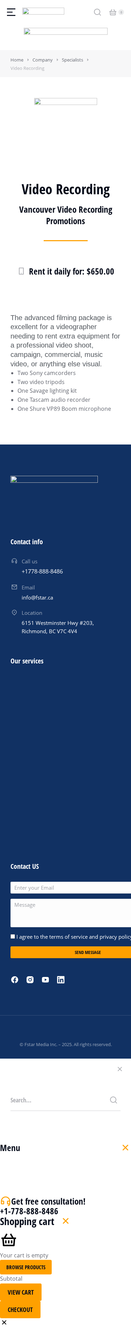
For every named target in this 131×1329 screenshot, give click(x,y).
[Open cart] (113, 12)
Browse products (25, 1267)
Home (16, 60)
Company (42, 60)
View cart (21, 1292)
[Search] (114, 1100)
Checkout (20, 1309)
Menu (10, 1147)
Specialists (72, 60)
